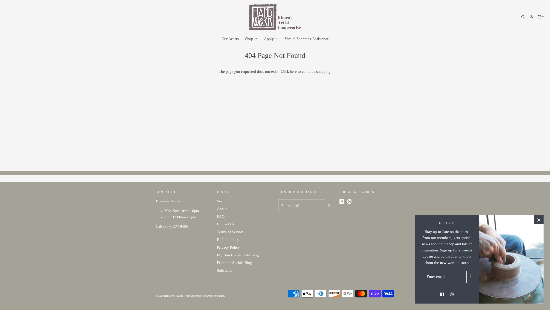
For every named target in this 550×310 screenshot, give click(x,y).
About (222, 209)
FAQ (221, 216)
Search (222, 201)
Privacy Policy (228, 247)
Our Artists (230, 39)
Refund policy (228, 239)
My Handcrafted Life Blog (238, 255)
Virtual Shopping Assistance (307, 39)
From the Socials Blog (234, 262)
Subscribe (224, 270)
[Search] (523, 17)
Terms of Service (230, 232)
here (293, 71)
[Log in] (531, 17)
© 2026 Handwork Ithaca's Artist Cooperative (179, 295)
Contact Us (225, 224)
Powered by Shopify (214, 295)
